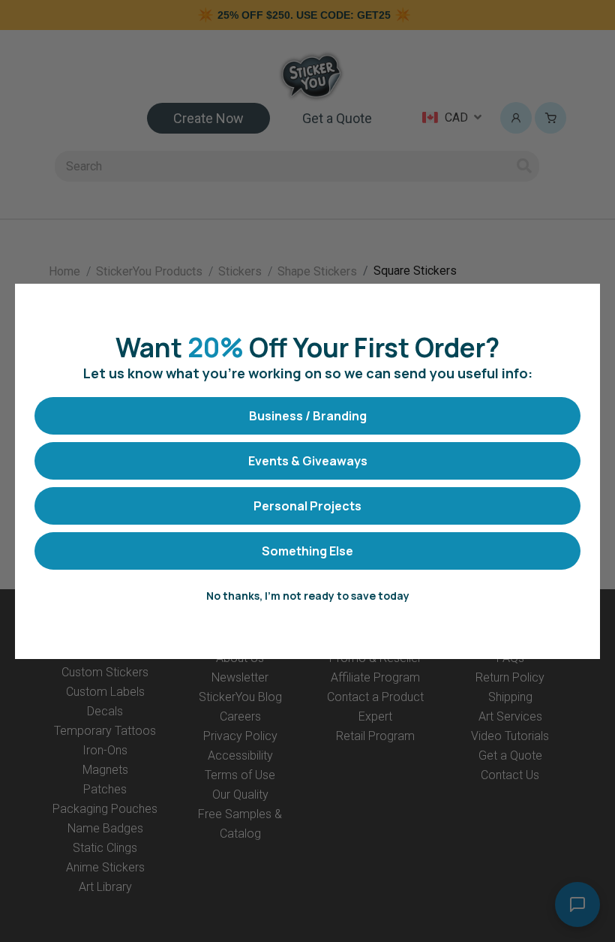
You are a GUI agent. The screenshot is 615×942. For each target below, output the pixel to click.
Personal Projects (308, 506)
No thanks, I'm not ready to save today (308, 595)
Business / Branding (308, 416)
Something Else (307, 551)
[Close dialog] (581, 303)
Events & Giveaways (308, 461)
